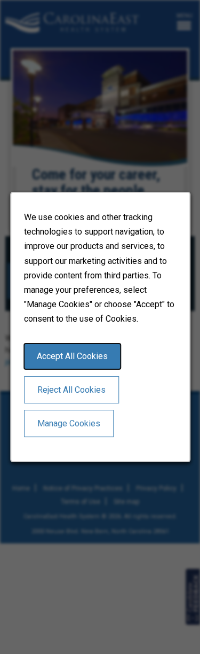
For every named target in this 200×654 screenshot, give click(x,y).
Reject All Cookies (71, 390)
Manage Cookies (68, 423)
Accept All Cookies (72, 356)
